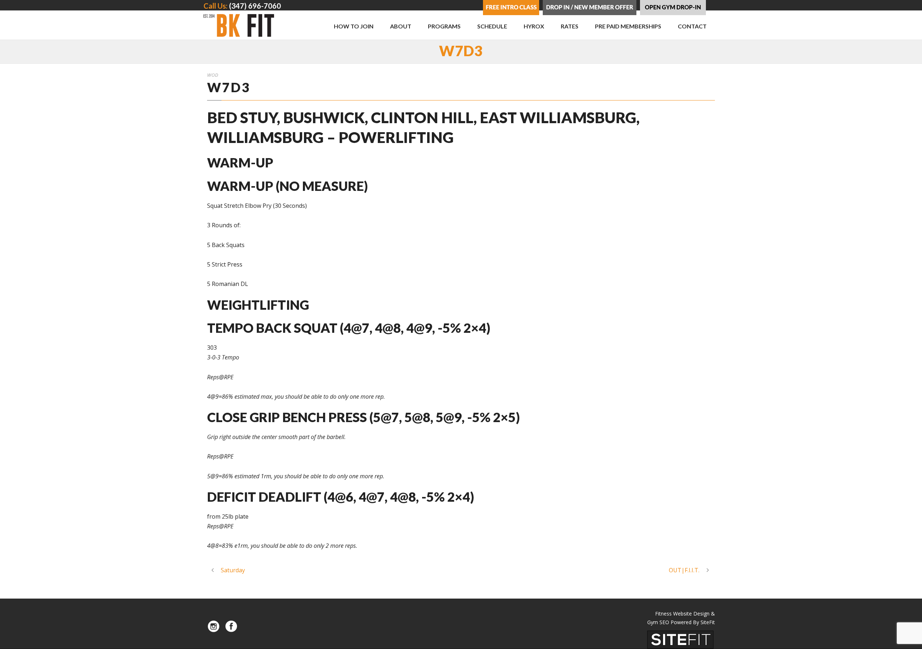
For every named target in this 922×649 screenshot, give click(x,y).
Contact (692, 26)
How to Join (353, 26)
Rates (569, 26)
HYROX (534, 26)
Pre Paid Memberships (628, 26)
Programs (444, 26)
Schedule (492, 26)
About (400, 26)
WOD (213, 75)
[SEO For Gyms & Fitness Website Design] (680, 639)
